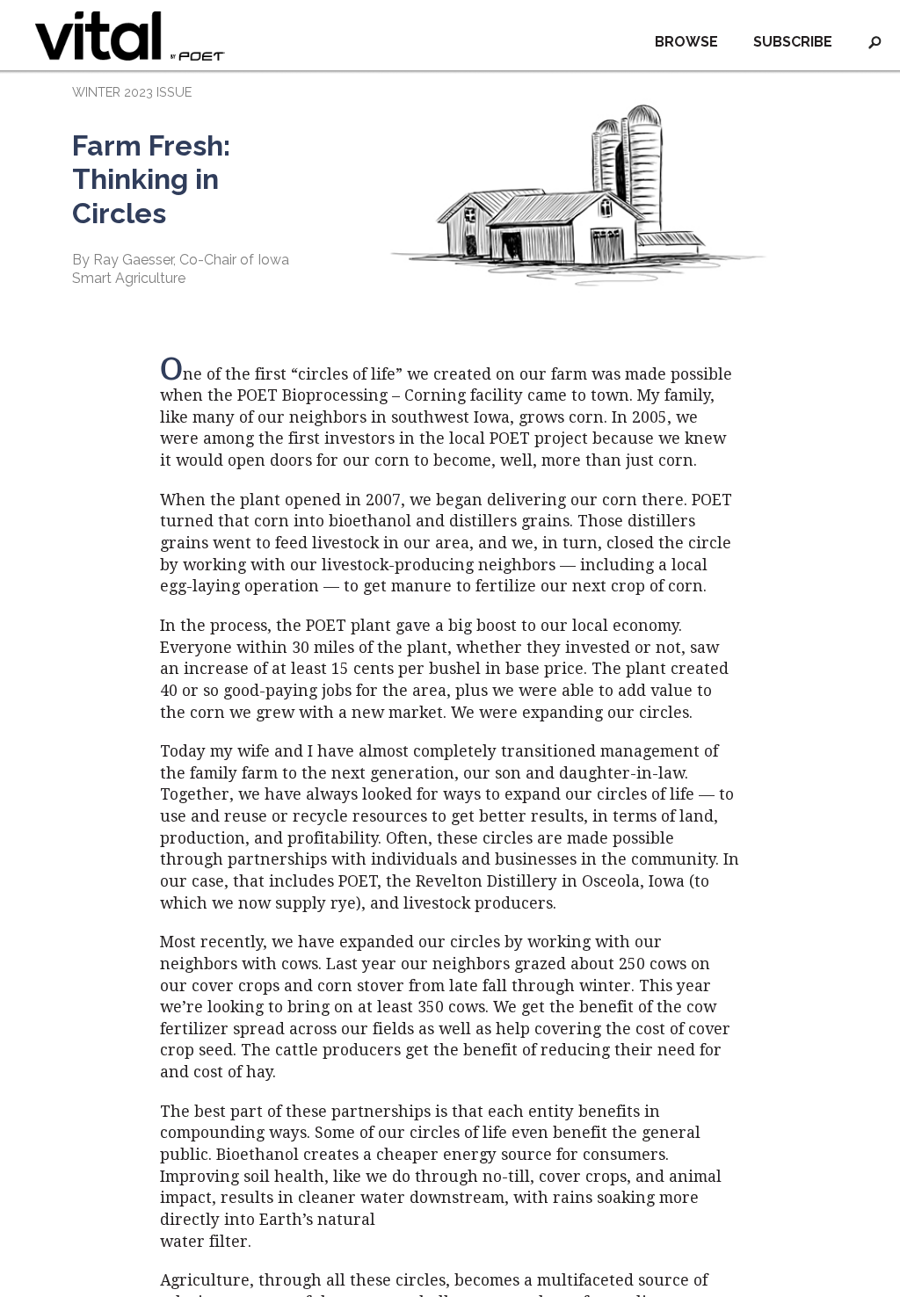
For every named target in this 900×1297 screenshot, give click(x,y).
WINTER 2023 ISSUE (132, 91)
